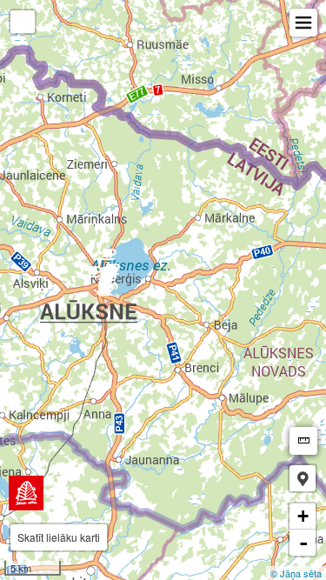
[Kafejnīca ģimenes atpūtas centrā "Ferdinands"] (105, 295)
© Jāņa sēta (296, 573)
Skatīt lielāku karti (58, 537)
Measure (303, 441)
